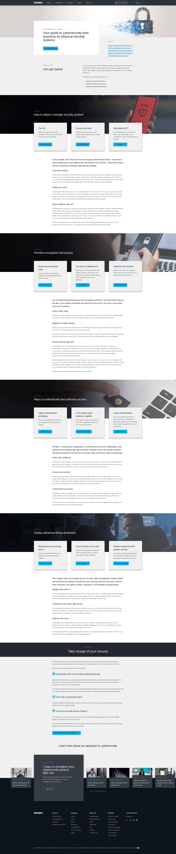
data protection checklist (85, 371)
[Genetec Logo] (38, 2)
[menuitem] (49, 2)
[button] (45, 144)
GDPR (79, 364)
